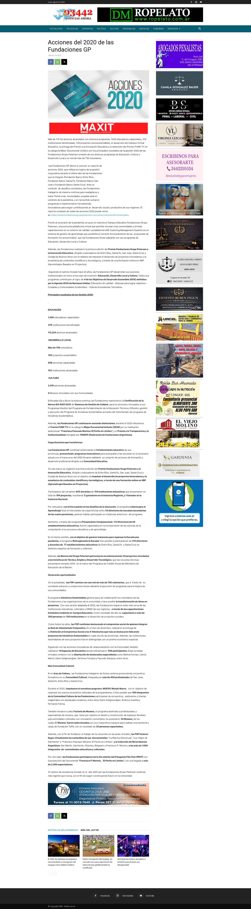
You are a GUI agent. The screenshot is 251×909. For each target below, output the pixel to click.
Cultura (114, 29)
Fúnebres (158, 29)
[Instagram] (196, 2)
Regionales (129, 29)
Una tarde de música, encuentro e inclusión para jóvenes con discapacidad (131, 862)
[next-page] (54, 873)
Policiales (72, 29)
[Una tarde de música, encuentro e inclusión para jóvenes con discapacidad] (133, 846)
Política (101, 29)
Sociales (144, 29)
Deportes (87, 29)
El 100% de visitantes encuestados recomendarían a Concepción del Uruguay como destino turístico (62, 862)
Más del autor (90, 830)
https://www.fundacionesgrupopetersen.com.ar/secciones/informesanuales (90, 215)
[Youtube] (201, 2)
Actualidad (56, 29)
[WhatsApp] (57, 62)
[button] (199, 29)
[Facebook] (191, 2)
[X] (64, 62)
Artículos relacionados (63, 830)
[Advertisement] (127, 183)
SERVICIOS (173, 29)
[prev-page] (50, 873)
